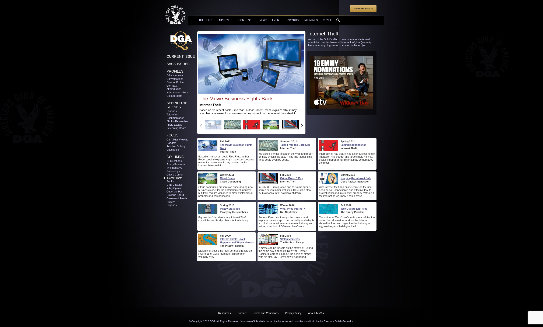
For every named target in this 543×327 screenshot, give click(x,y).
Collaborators (174, 95)
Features (172, 111)
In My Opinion (174, 188)
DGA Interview (175, 75)
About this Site (316, 313)
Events (277, 20)
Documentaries (175, 117)
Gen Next (172, 85)
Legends (172, 205)
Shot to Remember (177, 121)
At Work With (174, 89)
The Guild (205, 20)
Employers (225, 20)
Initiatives (311, 20)
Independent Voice (177, 92)
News (263, 20)
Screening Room (176, 128)
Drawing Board (175, 195)
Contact (242, 313)
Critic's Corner (175, 174)
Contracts (246, 20)
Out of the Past (175, 191)
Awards (293, 20)
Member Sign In (363, 8)
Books (170, 181)
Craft (327, 20)
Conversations (175, 78)
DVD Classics (174, 184)
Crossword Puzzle (177, 198)
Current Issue (181, 56)
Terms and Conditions (265, 313)
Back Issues (178, 64)
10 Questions (174, 161)
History (171, 201)
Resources (224, 313)
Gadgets (171, 143)
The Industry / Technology (174, 169)
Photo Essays (174, 124)
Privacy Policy (293, 313)
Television (172, 114)
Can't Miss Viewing (177, 139)
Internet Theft (174, 178)
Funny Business (176, 164)
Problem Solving (176, 146)
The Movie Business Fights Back (236, 98)
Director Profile (175, 82)
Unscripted (173, 149)
